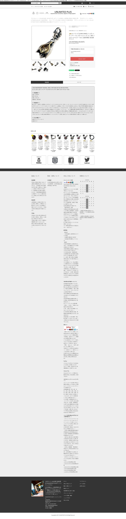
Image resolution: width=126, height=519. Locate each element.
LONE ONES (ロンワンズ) (73, 30)
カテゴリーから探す (39, 6)
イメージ (79, 82)
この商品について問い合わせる (76, 75)
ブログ (85, 6)
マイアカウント (83, 481)
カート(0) (92, 3)
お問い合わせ (91, 6)
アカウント (85, 3)
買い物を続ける (73, 77)
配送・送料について (68, 486)
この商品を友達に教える (74, 73)
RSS (64, 500)
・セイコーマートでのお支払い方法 (71, 466)
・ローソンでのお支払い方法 (70, 461)
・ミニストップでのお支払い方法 (70, 471)
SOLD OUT (82, 59)
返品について (72, 64)
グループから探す (48, 6)
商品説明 (47, 82)
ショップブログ (67, 497)
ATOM (67, 500)
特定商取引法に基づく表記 (75, 65)
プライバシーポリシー (68, 493)
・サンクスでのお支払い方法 (70, 470)
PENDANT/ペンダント (83, 30)
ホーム (32, 6)
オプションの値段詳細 (74, 62)
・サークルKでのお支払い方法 (70, 468)
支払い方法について (68, 483)
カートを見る (82, 483)
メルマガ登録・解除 (78, 6)
